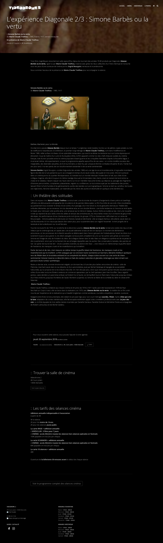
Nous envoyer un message (17, 518)
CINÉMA (129, 6)
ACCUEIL (122, 6)
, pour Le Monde (44, 144)
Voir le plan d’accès (38, 388)
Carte (90, 344)
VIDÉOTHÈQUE (138, 6)
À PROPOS (148, 6)
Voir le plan (12, 512)
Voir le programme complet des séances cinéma (57, 483)
